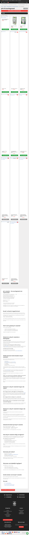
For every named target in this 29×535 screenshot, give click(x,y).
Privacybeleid (8, 515)
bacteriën (6, 346)
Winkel (5, 6)
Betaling (8, 510)
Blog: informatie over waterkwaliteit (9, 484)
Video (14, 0)
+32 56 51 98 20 (21, 494)
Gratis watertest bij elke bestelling (9, 485)
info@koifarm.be (9, 494)
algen (24, 392)
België (3, 0)
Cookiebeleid (8, 516)
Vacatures (7, 513)
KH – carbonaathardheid (8, 483)
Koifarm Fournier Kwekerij (8, 526)
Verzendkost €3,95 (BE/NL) (21, 4)
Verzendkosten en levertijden (8, 511)
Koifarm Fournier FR (8, 525)
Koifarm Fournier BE (8, 524)
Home (2, 6)
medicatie (10, 454)
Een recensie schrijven (8, 519)
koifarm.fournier (22, 497)
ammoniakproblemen (19, 350)
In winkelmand (6, 29)
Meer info (25, 8)
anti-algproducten (15, 454)
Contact (16, 0)
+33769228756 (8, 497)
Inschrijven (21, 526)
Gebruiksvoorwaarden (8, 514)
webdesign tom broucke (24, 533)
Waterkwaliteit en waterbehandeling (12, 6)
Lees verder (6, 219)
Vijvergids (19, 0)
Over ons (10, 0)
